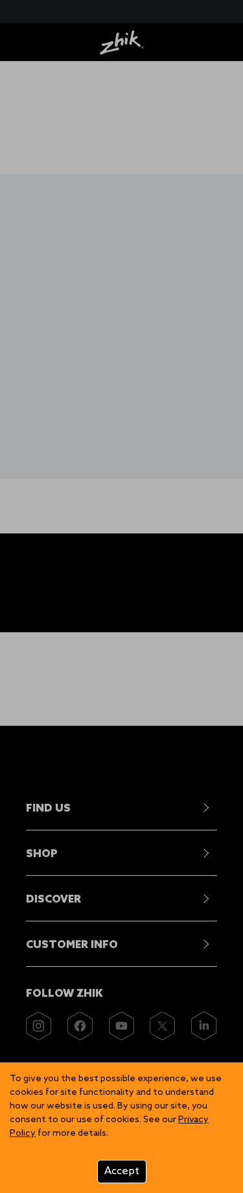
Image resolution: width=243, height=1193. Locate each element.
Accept (121, 1171)
